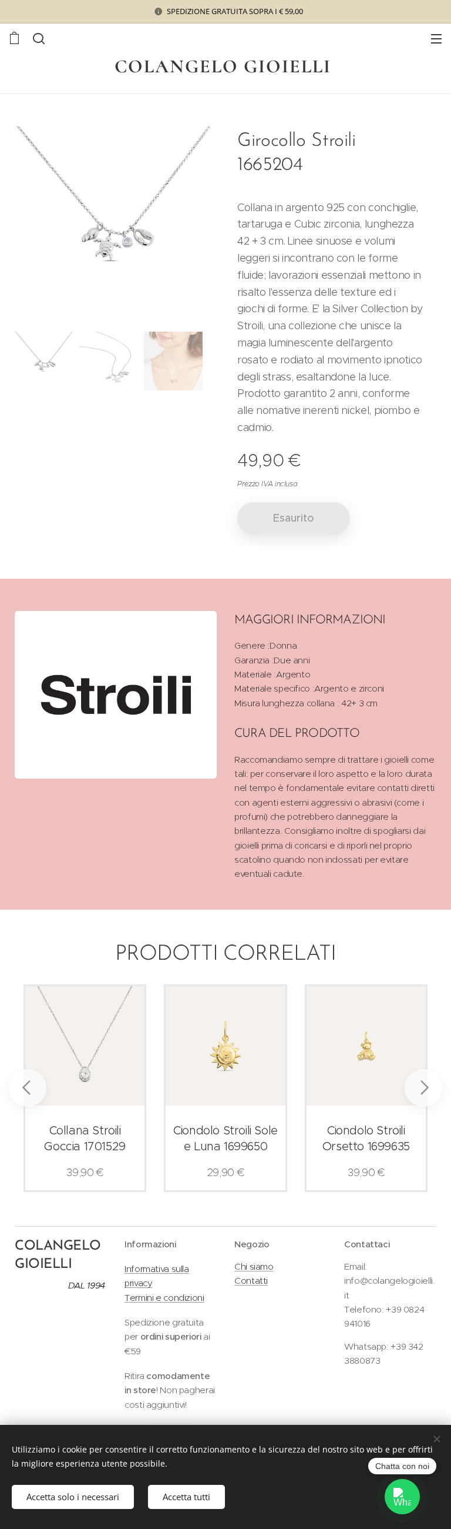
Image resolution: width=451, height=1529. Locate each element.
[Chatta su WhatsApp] (402, 1496)
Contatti (251, 1280)
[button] (39, 38)
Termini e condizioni (164, 1297)
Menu (436, 38)
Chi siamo (254, 1266)
